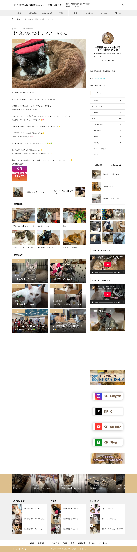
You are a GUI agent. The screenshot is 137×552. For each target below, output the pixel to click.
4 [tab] (108, 328)
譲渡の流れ (33, 13)
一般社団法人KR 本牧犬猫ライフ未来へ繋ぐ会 (108, 48)
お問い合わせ (118, 13)
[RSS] (25, 549)
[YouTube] (109, 60)
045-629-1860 (100, 78)
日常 (75, 13)
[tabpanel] (107, 319)
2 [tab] (105, 328)
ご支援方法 (89, 13)
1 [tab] (103, 328)
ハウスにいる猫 (47, 13)
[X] (102, 60)
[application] (107, 264)
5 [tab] (110, 328)
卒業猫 (61, 13)
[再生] (93, 272)
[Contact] (113, 60)
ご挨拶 (19, 13)
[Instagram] (106, 60)
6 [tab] (112, 328)
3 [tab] (106, 328)
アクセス (104, 13)
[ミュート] (119, 272)
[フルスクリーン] (123, 272)
